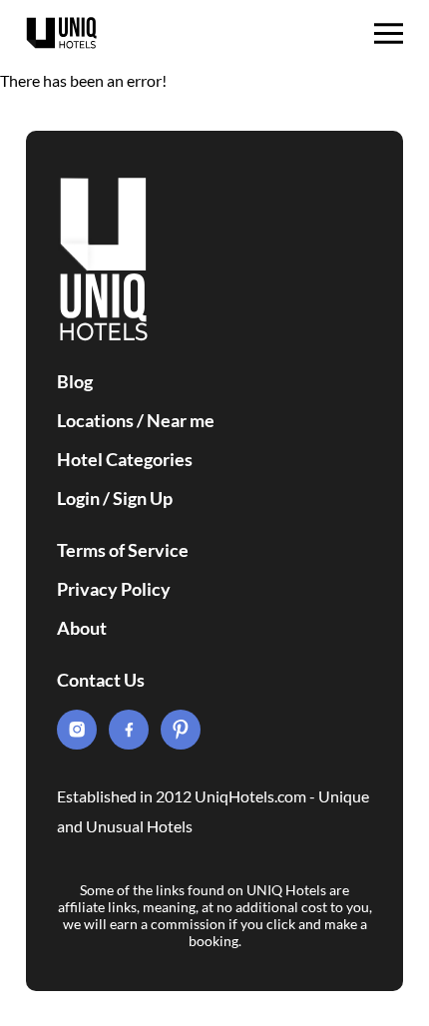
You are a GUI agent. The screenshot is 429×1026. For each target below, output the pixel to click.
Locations (95, 420)
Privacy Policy (114, 589)
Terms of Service (123, 550)
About (82, 628)
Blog (75, 381)
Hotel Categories (125, 459)
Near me (180, 420)
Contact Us (101, 680)
